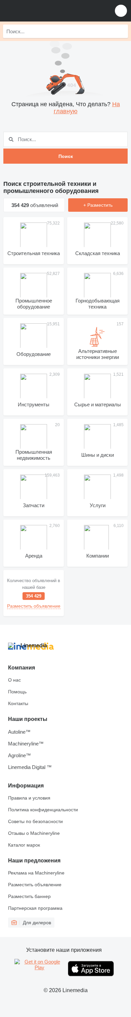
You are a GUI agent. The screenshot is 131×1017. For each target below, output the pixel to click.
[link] (33, 593)
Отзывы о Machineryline (34, 833)
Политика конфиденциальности (43, 809)
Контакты (18, 703)
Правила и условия (29, 798)
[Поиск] (121, 31)
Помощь (17, 691)
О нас (14, 680)
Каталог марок (24, 845)
